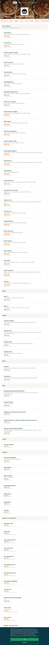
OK (24, 639)
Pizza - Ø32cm (4, 20)
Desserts (37, 20)
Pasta (22, 20)
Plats (26, 20)
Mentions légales (32, 2)
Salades (16, 20)
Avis (20, 2)
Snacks (31, 20)
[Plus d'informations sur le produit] (12, 72)
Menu (15, 2)
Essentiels (24, 642)
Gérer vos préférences (19, 634)
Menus (11, 20)
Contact (24, 2)
